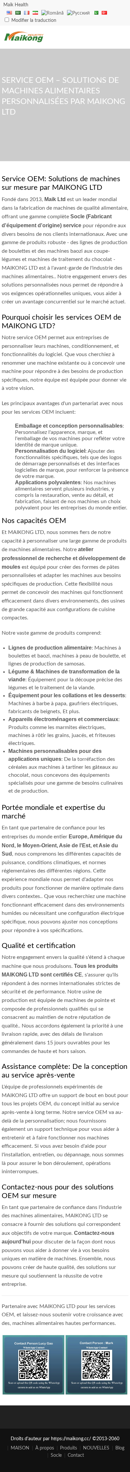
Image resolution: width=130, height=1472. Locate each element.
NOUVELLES (96, 1448)
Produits (68, 1448)
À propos (44, 1448)
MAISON (20, 1448)
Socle (56, 1455)
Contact (76, 1455)
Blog (119, 1448)
